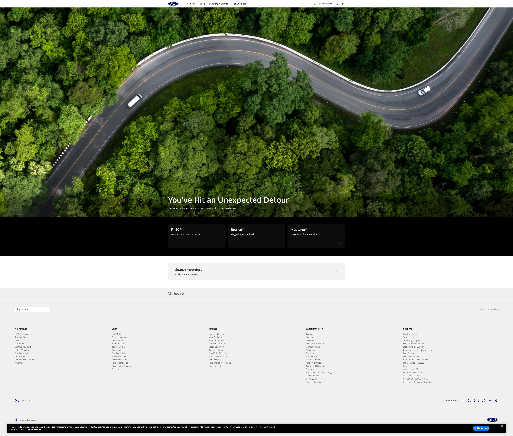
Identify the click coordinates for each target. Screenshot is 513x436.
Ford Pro (310, 353)
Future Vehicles (22, 350)
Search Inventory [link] (119, 337)
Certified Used (21, 353)
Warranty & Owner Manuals (415, 359)
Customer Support (217, 350)
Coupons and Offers (412, 369)
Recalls (406, 366)
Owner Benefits (313, 375)
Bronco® (480, 309)
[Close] (502, 428)
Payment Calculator (218, 343)
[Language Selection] (342, 3)
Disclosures (176, 294)
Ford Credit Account (218, 356)
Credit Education (216, 347)
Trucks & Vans (21, 337)
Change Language (28, 420)
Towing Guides (118, 347)
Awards (18, 363)
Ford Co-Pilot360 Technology (319, 372)
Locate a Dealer (410, 334)
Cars (17, 340)
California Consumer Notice (415, 379)
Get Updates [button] (117, 350)
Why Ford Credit (216, 337)
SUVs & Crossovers (23, 334)
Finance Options (216, 340)
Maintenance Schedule (413, 363)
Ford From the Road (315, 343)
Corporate (310, 334)
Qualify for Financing (218, 353)
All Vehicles (20, 356)
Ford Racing (311, 356)
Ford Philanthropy (314, 363)
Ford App (310, 369)
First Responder (119, 356)
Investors (310, 340)
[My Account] (337, 3)
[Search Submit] (314, 4)
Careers (309, 337)
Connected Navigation (316, 366)
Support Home (409, 337)
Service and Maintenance (414, 343)
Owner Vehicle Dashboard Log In (417, 350)
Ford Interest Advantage (220, 363)
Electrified (19, 343)
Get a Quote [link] (117, 340)
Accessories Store (119, 359)
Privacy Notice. (35, 429)
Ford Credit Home (217, 334)
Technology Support (412, 340)
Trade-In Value (118, 343)
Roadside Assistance (412, 372)
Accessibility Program (121, 366)
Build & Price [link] (118, 334)
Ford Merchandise (120, 363)
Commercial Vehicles (24, 347)
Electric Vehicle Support (413, 347)
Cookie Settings (481, 428)
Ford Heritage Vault (314, 382)
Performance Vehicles (24, 359)
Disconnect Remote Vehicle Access (418, 382)
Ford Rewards (409, 353)
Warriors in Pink (313, 359)
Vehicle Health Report (412, 356)
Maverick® (492, 309)
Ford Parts (116, 369)
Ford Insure (214, 359)
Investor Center (216, 366)
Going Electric (312, 379)
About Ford (311, 350)
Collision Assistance (412, 375)
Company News (313, 347)
